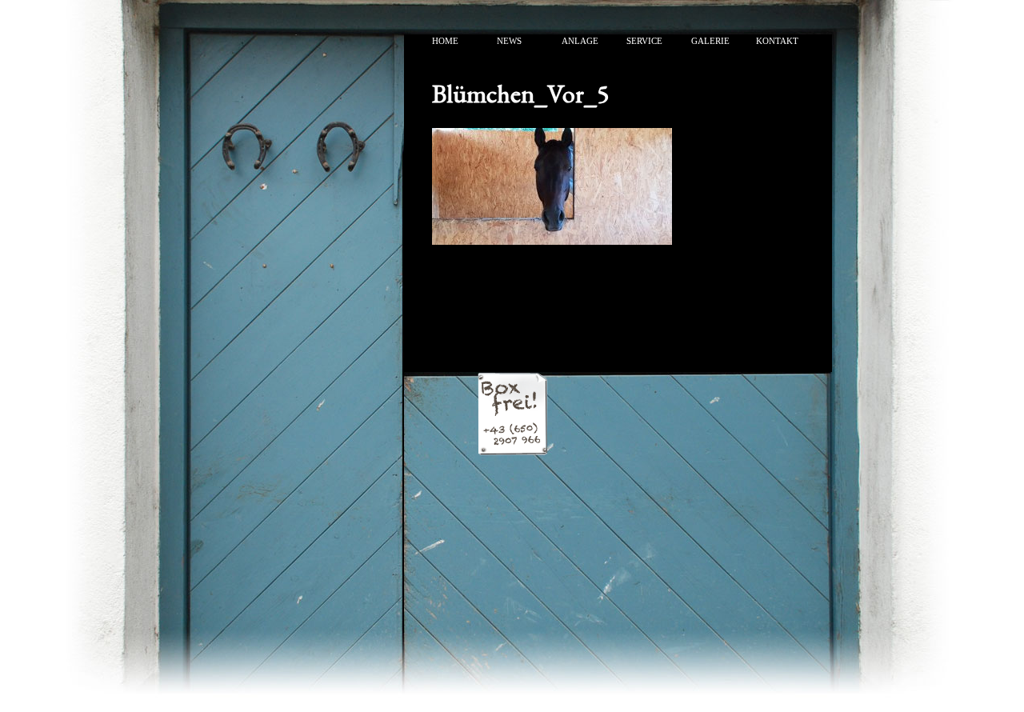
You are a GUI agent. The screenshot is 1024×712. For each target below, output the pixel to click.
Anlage (580, 41)
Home (445, 41)
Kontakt (777, 41)
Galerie (710, 41)
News (509, 41)
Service (644, 41)
